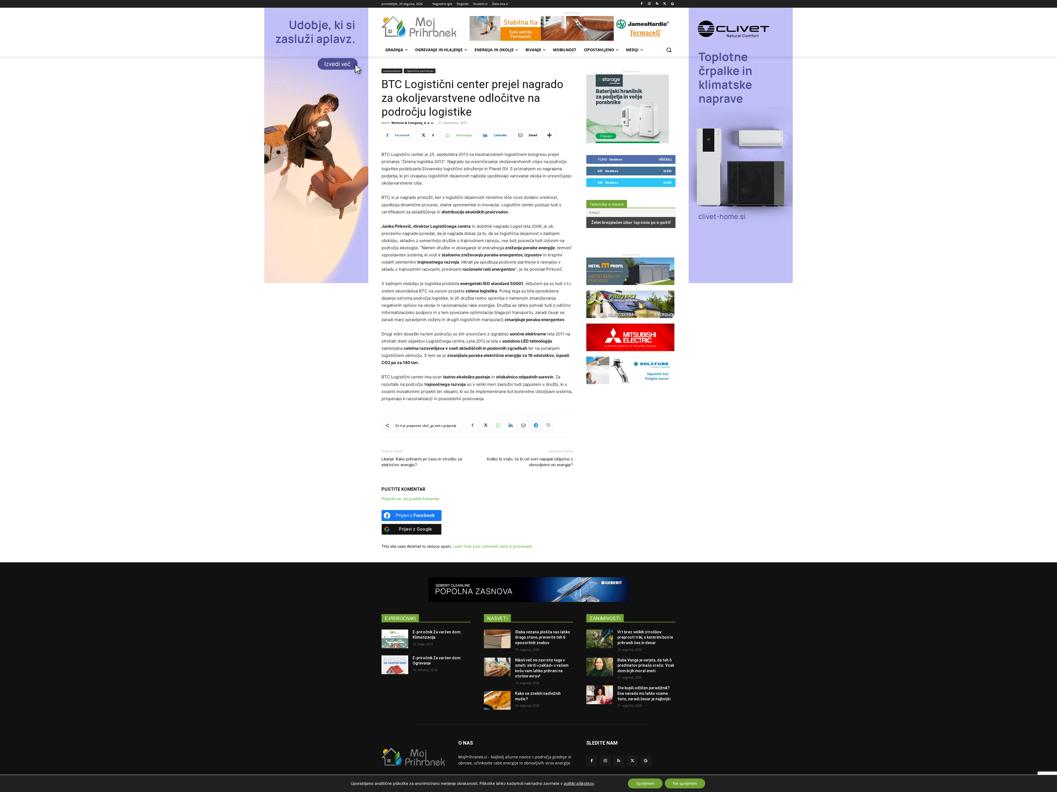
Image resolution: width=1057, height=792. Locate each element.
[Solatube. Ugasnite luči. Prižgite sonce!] (630, 386)
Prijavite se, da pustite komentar (411, 498)
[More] (549, 135)
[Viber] (548, 425)
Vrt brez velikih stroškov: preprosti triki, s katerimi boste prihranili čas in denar (645, 637)
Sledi (667, 171)
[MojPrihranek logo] (426, 26)
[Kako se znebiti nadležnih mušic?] (497, 700)
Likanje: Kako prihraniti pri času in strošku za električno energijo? (422, 462)
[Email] (522, 425)
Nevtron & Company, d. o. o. (412, 123)
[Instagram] (649, 4)
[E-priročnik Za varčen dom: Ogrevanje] (395, 664)
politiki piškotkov (579, 783)
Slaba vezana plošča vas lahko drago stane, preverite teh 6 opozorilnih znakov (542, 637)
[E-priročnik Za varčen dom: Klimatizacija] (395, 639)
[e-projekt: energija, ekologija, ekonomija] (630, 320)
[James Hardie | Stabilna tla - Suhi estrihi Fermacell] (572, 28)
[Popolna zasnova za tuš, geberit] (528, 589)
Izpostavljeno (392, 71)
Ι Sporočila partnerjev (419, 71)
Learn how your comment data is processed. (493, 546)
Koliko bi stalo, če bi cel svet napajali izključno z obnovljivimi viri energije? (530, 462)
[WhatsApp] (497, 425)
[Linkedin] (510, 425)
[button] (668, 49)
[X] (664, 4)
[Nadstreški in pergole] (630, 287)
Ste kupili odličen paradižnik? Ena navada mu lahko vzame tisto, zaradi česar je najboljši (643, 693)
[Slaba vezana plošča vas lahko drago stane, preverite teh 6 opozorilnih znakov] (497, 639)
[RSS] (657, 4)
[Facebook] (642, 4)
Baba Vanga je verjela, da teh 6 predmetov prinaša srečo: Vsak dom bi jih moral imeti (645, 665)
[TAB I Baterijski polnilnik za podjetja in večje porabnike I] (627, 141)
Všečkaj (665, 159)
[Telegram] (535, 425)
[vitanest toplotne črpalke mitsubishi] (630, 353)
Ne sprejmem (685, 783)
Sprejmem (645, 783)
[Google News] (672, 4)
